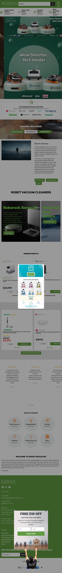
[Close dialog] (46, 511)
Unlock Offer (31, 534)
